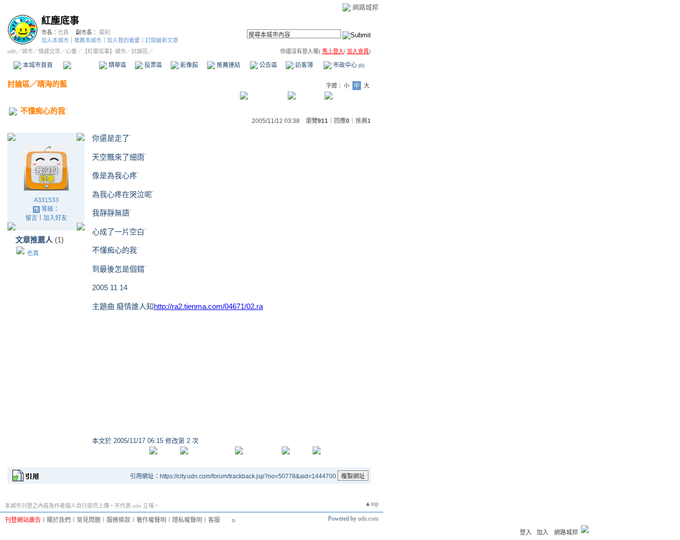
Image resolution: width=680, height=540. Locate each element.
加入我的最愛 (123, 40)
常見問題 (89, 520)
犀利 (104, 32)
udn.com (368, 518)
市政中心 (348, 65)
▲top (371, 503)
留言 (31, 218)
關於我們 (59, 520)
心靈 (71, 51)
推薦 (363, 120)
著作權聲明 (151, 520)
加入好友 (55, 218)
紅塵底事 (60, 20)
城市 (27, 51)
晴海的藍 (52, 84)
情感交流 (49, 51)
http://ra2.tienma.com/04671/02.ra (208, 306)
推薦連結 (227, 65)
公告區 (267, 65)
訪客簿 (303, 65)
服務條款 (118, 520)
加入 (543, 532)
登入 (526, 532)
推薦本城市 (88, 40)
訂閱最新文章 (161, 40)
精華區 (116, 65)
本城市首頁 (37, 65)
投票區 (152, 65)
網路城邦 (365, 7)
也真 (63, 32)
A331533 (46, 200)
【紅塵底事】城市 (104, 51)
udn (11, 51)
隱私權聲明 (187, 520)
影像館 (188, 65)
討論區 (81, 65)
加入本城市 (55, 40)
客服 (214, 520)
